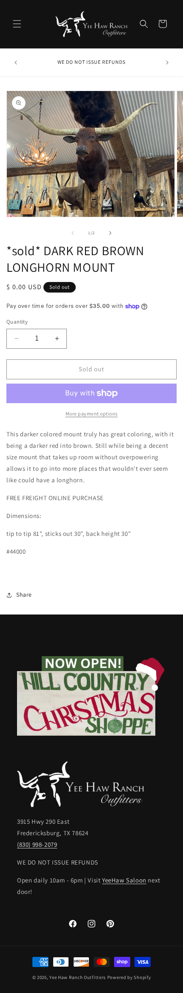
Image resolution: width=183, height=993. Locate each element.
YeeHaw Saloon (124, 880)
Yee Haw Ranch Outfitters (77, 977)
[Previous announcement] (15, 62)
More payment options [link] (92, 413)
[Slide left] (72, 233)
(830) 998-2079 (37, 844)
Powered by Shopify (129, 977)
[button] (17, 23)
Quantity (17, 321)
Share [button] (24, 594)
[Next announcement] (167, 62)
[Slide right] (110, 233)
